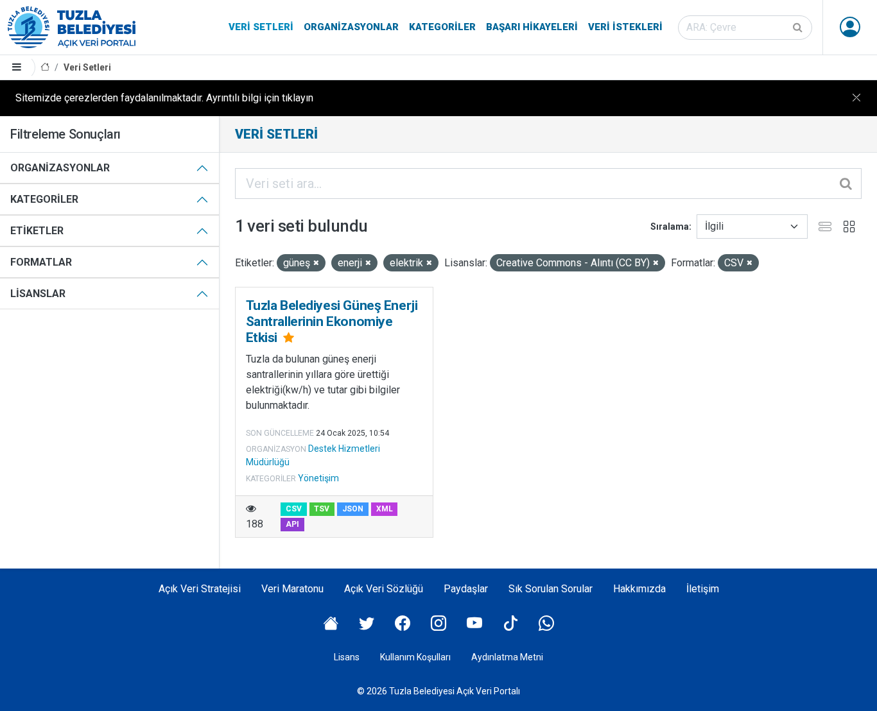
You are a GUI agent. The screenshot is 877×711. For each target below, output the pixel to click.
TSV (321, 508)
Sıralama (669, 226)
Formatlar (41, 262)
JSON (352, 508)
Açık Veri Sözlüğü (383, 589)
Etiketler (37, 231)
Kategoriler (442, 27)
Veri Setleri (261, 27)
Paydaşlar (466, 589)
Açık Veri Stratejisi (200, 589)
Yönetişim (318, 478)
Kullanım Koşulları (415, 657)
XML (384, 508)
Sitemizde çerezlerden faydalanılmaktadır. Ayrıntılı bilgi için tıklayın (164, 98)
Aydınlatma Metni (507, 657)
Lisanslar (37, 293)
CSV (294, 508)
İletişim (702, 589)
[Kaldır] (316, 263)
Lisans (347, 657)
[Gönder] (798, 27)
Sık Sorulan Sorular (550, 589)
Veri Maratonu (292, 589)
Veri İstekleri (625, 27)
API (292, 524)
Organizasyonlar (351, 27)
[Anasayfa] (44, 67)
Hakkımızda (639, 589)
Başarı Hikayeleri (532, 27)
